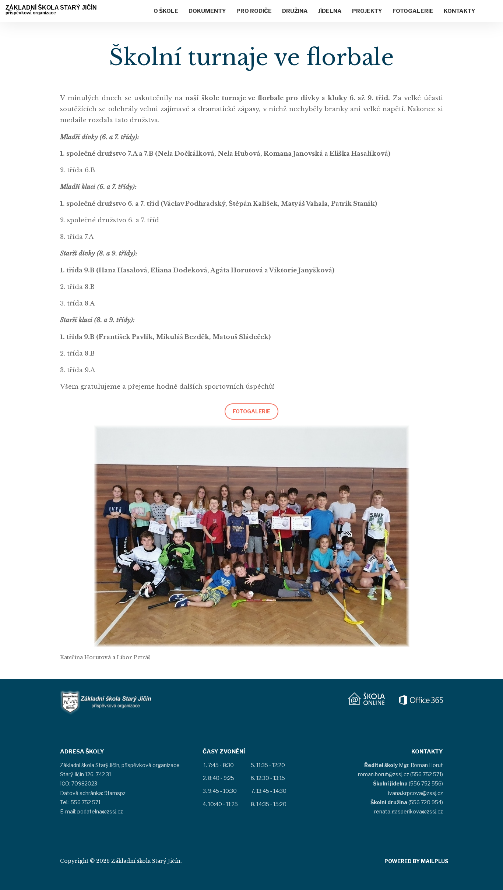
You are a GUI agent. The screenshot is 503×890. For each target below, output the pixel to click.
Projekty (367, 11)
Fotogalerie (413, 11)
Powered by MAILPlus (416, 861)
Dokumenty (207, 11)
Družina (295, 11)
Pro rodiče (254, 11)
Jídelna (330, 11)
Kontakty (459, 11)
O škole (166, 11)
